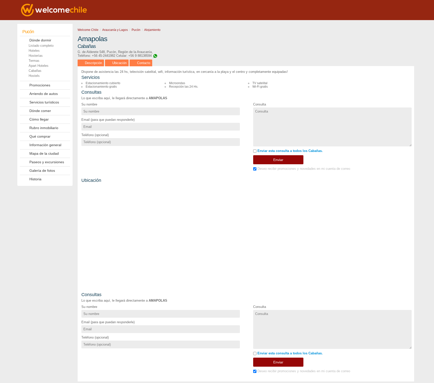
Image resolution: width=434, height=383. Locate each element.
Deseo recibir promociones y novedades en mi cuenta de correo (303, 169)
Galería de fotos (42, 171)
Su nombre (89, 104)
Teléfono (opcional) (95, 135)
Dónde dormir (40, 40)
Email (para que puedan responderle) (108, 120)
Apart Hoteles (38, 66)
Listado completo (41, 45)
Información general (45, 145)
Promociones (39, 85)
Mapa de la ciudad (44, 153)
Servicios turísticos (44, 102)
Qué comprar (39, 136)
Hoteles (34, 50)
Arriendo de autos (43, 94)
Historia (35, 179)
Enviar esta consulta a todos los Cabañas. (289, 151)
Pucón (28, 31)
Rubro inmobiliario (43, 128)
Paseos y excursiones (46, 162)
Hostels (34, 76)
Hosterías (36, 56)
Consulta (259, 104)
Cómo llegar (39, 119)
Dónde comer (40, 111)
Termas (34, 61)
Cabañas (35, 71)
